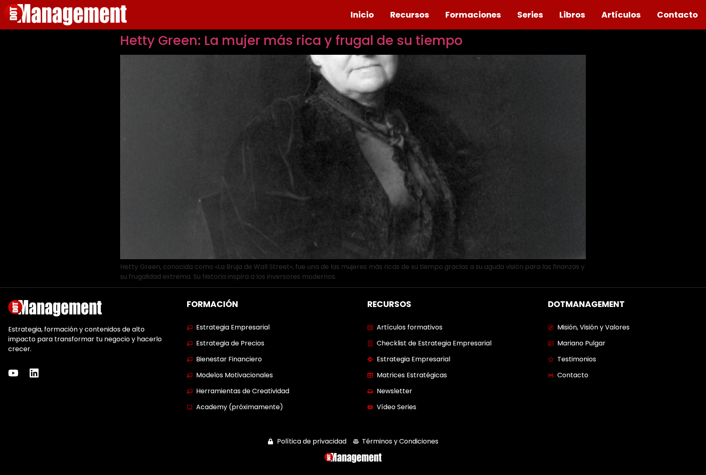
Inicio (362, 14)
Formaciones (473, 14)
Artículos (621, 14)
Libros (572, 14)
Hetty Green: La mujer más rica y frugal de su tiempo (291, 40)
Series (530, 14)
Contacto (677, 14)
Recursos (409, 14)
